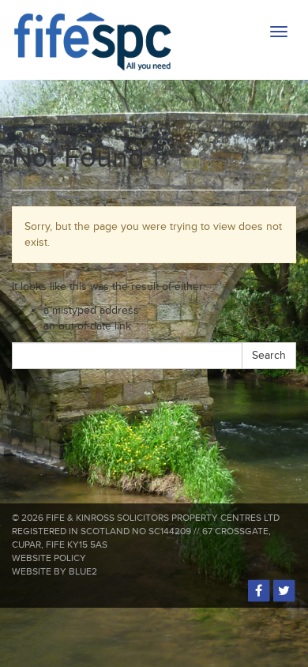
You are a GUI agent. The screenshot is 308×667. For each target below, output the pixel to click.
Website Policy (49, 558)
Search (269, 355)
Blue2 (83, 572)
